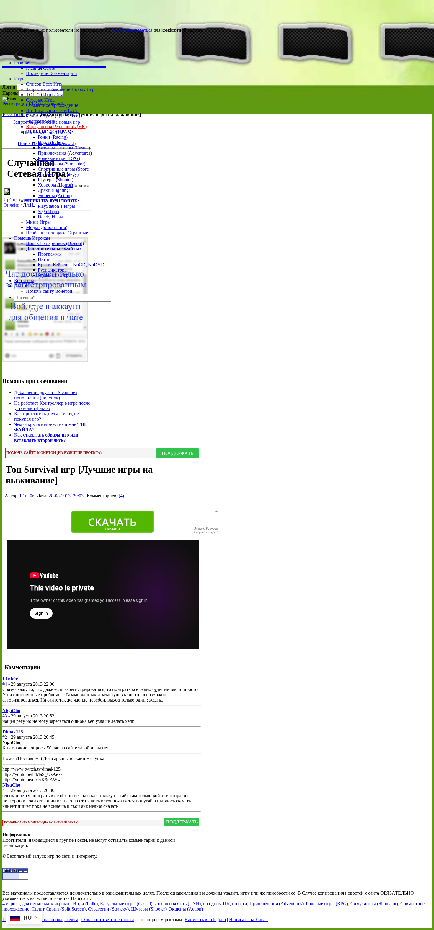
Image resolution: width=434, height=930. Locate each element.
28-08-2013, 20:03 (66, 495)
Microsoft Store (40, 121)
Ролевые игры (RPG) (59, 158)
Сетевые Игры (41, 99)
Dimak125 (12, 731)
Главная (22, 62)
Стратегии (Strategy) (58, 174)
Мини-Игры (38, 222)
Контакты (24, 280)
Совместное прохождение (52, 105)
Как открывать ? (46, 437)
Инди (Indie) (50, 142)
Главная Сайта (40, 68)
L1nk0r (27, 495)
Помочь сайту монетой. (50, 291)
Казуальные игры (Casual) (64, 147)
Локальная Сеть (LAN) (178, 903)
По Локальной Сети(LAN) (52, 110)
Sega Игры (48, 211)
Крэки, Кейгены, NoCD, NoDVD (71, 264)
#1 (4, 790)
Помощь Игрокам (32, 238)
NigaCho (11, 710)
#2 (4, 737)
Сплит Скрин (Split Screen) (53, 115)
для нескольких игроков (46, 903)
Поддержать (177, 453)
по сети (239, 903)
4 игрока (11, 903)
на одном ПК (216, 903)
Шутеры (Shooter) (55, 179)
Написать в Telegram (205, 919)
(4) (121, 495)
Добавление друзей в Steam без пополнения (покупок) (45, 395)
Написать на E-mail (248, 919)
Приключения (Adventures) (65, 153)
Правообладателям (59, 919)
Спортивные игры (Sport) (63, 168)
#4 (4, 684)
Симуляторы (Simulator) (61, 163)
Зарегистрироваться (132, 29)
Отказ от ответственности (107, 919)
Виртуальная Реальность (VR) (56, 126)
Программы (50, 253)
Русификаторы (53, 269)
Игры (19, 78)
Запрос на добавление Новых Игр (60, 89)
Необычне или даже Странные (57, 232)
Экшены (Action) (186, 908)
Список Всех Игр (43, 83)
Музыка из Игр (53, 275)
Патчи (44, 259)
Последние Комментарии (51, 73)
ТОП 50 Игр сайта (44, 94)
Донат (20, 285)
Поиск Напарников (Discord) (55, 243)
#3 (4, 715)
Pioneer (68, 186)
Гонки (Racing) (53, 137)
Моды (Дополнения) (46, 227)
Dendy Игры (50, 216)
